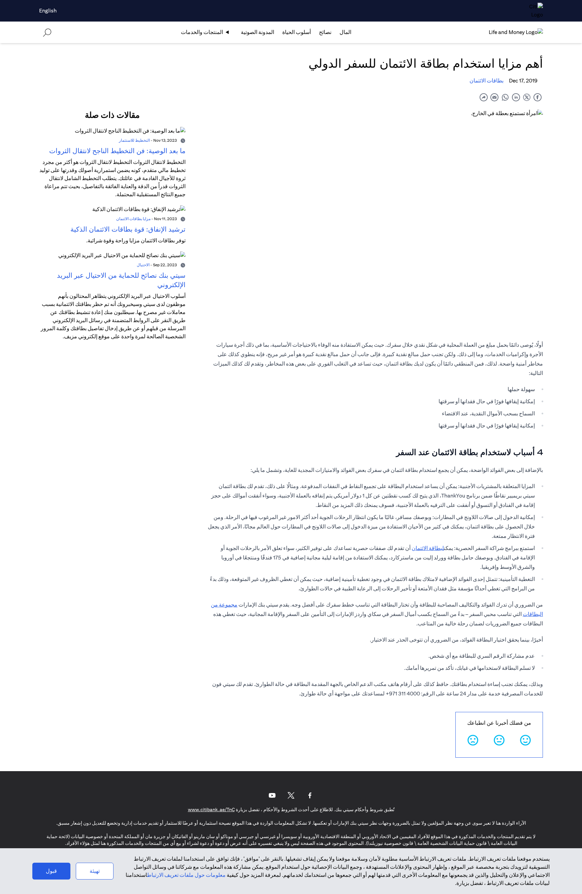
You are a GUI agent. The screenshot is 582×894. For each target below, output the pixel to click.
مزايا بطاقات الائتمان (133, 218)
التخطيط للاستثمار (134, 140)
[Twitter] (291, 795)
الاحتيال (143, 264)
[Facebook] (310, 795)
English (48, 10)
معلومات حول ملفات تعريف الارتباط (186, 875)
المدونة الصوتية (257, 32)
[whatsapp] (505, 97)
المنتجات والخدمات (202, 32)
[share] (484, 97)
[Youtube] (272, 795)
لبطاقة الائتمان (428, 548)
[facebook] (538, 97)
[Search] (47, 32)
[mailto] (494, 97)
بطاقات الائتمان (487, 80)
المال (345, 32)
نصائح (325, 32)
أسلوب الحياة (296, 32)
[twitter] (527, 97)
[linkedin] (516, 97)
